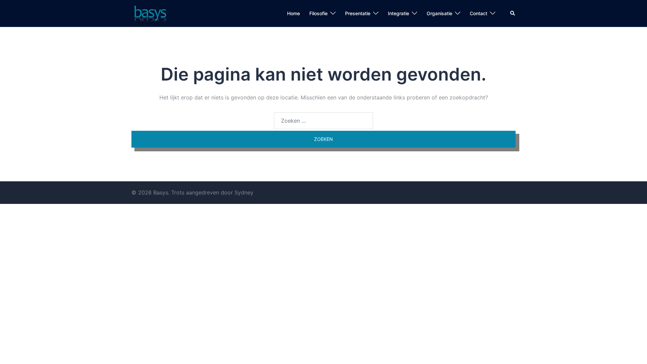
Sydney (244, 192)
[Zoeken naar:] (323, 120)
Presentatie (357, 13)
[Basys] (149, 12)
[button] (513, 13)
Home (293, 13)
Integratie (398, 13)
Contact (478, 13)
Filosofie (318, 13)
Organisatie (439, 13)
